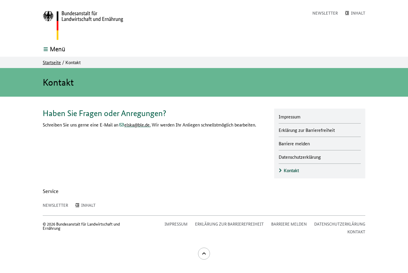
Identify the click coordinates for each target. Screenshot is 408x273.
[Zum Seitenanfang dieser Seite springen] (204, 254)
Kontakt (356, 232)
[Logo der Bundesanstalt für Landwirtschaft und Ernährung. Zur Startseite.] (83, 26)
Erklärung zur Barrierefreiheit (229, 224)
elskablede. (137, 124)
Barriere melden (289, 224)
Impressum (176, 224)
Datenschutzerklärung (339, 224)
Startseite (52, 62)
